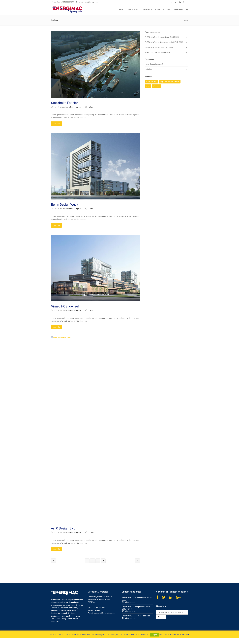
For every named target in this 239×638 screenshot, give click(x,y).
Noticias (148, 69)
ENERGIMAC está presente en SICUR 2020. (162, 37)
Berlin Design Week (64, 204)
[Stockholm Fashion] (95, 64)
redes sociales (151, 82)
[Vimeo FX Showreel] (95, 268)
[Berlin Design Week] (95, 166)
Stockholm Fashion (65, 103)
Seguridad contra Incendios (169, 82)
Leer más (56, 123)
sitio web (156, 86)
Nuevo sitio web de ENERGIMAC (158, 52)
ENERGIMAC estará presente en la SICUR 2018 (164, 42)
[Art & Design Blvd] (95, 429)
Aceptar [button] (154, 635)
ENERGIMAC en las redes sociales (159, 47)
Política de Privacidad (179, 634)
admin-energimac (75, 107)
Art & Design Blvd (63, 528)
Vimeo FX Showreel (65, 306)
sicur (148, 86)
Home (185, 20)
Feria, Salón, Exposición (154, 64)
